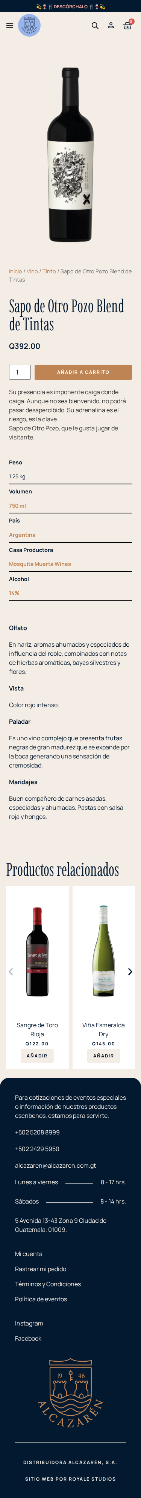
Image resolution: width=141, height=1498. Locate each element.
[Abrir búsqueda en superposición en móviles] (95, 25)
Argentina (22, 534)
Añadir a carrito (83, 372)
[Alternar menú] (10, 25)
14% (14, 592)
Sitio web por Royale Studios (70, 1479)
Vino (32, 271)
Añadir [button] (37, 1056)
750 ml (17, 505)
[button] (10, 972)
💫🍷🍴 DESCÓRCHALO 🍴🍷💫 (70, 6)
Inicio (15, 271)
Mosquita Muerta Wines (40, 563)
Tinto (49, 271)
